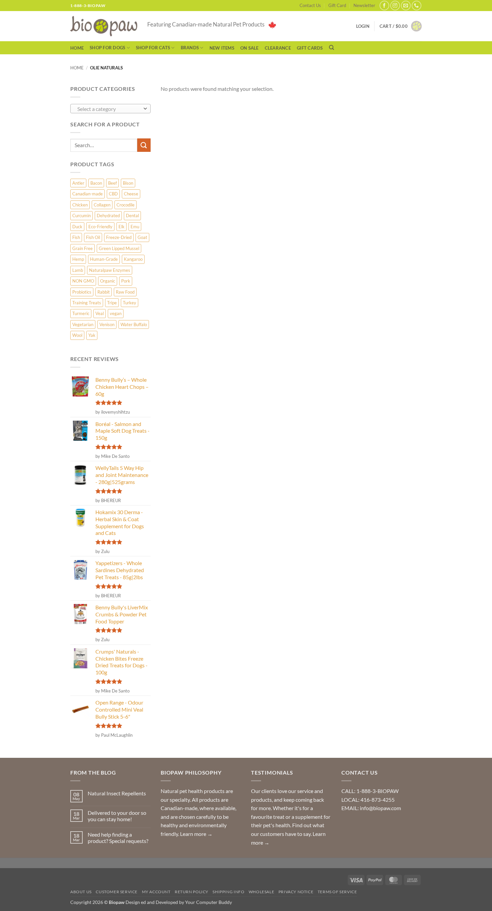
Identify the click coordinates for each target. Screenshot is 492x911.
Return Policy (192, 891)
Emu (135, 226)
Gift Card (337, 5)
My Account (156, 891)
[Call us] (416, 5)
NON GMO (83, 281)
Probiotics (81, 292)
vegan (115, 313)
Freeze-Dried (119, 237)
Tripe (112, 302)
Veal (99, 313)
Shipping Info (228, 891)
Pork (125, 281)
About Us (81, 891)
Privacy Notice (296, 891)
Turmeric (80, 313)
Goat (142, 237)
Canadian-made (87, 193)
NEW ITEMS (222, 48)
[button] (401, 26)
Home (77, 48)
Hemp (78, 259)
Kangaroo (133, 259)
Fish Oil (93, 237)
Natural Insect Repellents (117, 793)
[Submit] (144, 144)
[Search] (331, 47)
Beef (112, 183)
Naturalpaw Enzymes (109, 270)
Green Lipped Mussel (119, 248)
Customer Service (117, 891)
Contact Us (310, 5)
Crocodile (125, 204)
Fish (76, 237)
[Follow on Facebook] (384, 5)
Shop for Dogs (107, 47)
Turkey (129, 302)
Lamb (77, 270)
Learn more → (196, 834)
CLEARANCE (278, 48)
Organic (107, 281)
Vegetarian (82, 324)
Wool (77, 335)
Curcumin (81, 215)
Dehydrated (108, 215)
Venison (106, 324)
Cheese (131, 193)
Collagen (102, 204)
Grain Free (82, 248)
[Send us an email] (406, 5)
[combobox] (110, 108)
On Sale (249, 48)
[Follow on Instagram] (395, 5)
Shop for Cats (153, 47)
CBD (113, 193)
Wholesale (261, 891)
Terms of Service (337, 891)
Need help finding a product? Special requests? (118, 837)
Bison (128, 183)
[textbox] (109, 109)
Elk (121, 226)
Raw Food (125, 292)
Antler (78, 183)
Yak (91, 335)
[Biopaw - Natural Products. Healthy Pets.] (103, 26)
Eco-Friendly (100, 226)
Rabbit (103, 292)
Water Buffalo (133, 324)
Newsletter (364, 5)
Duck (77, 226)
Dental (132, 215)
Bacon (96, 183)
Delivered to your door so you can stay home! (117, 815)
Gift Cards (310, 48)
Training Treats (86, 302)
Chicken (80, 204)
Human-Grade (104, 259)
